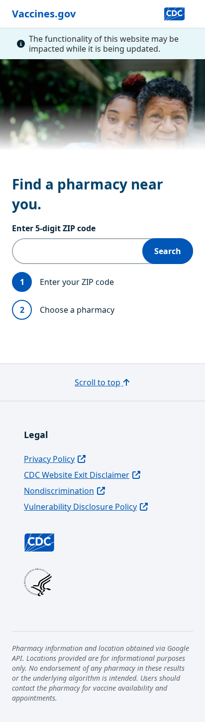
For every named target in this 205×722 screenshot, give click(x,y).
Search (167, 251)
